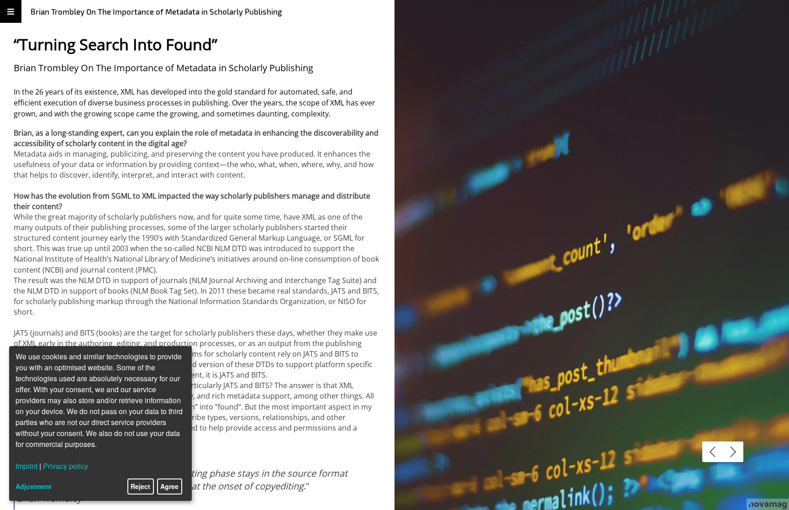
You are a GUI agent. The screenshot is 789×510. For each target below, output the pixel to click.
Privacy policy (65, 466)
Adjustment (34, 486)
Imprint (26, 466)
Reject (140, 486)
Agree (169, 486)
